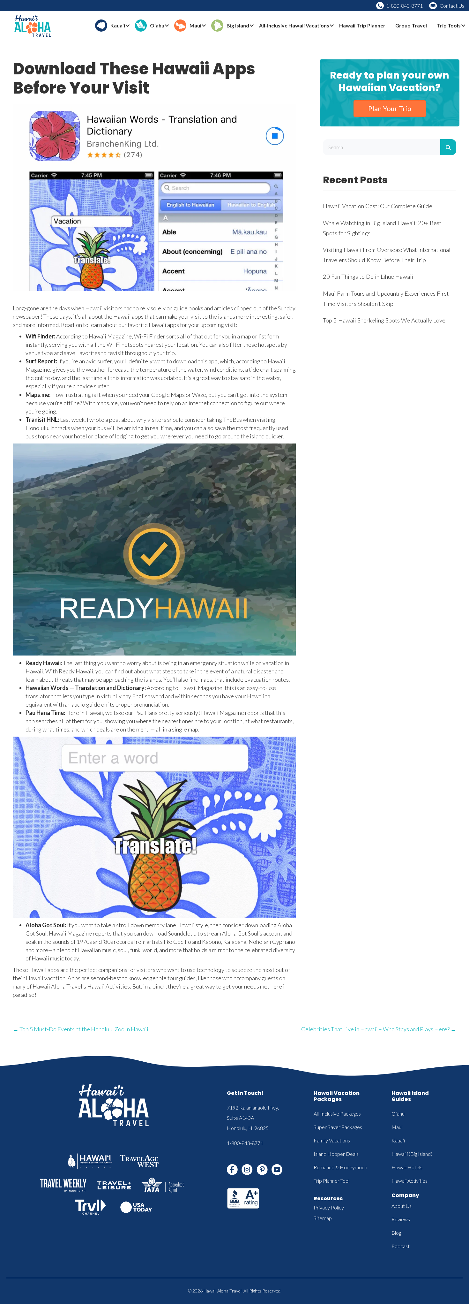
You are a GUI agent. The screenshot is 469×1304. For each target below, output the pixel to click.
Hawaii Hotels (406, 1167)
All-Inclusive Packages (337, 1114)
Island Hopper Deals (336, 1154)
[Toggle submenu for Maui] (204, 25)
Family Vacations (332, 1140)
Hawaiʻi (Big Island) (411, 1154)
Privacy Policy (329, 1207)
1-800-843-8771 (404, 6)
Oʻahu (398, 1114)
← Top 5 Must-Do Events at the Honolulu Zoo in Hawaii (80, 1029)
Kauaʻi (398, 1140)
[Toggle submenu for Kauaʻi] (127, 25)
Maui (396, 1127)
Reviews (400, 1219)
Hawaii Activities (409, 1181)
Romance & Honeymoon (340, 1167)
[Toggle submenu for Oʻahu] (167, 25)
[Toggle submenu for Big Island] (252, 25)
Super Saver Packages (338, 1127)
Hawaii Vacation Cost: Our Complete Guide (377, 205)
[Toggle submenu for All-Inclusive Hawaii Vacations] (332, 25)
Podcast (400, 1246)
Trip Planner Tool (331, 1181)
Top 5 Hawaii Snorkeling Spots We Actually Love (384, 320)
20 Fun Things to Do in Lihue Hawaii (368, 276)
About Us (401, 1206)
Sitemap (323, 1218)
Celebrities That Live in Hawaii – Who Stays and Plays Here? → (378, 1029)
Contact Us (452, 6)
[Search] (448, 147)
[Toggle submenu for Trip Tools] (463, 25)
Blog (396, 1233)
